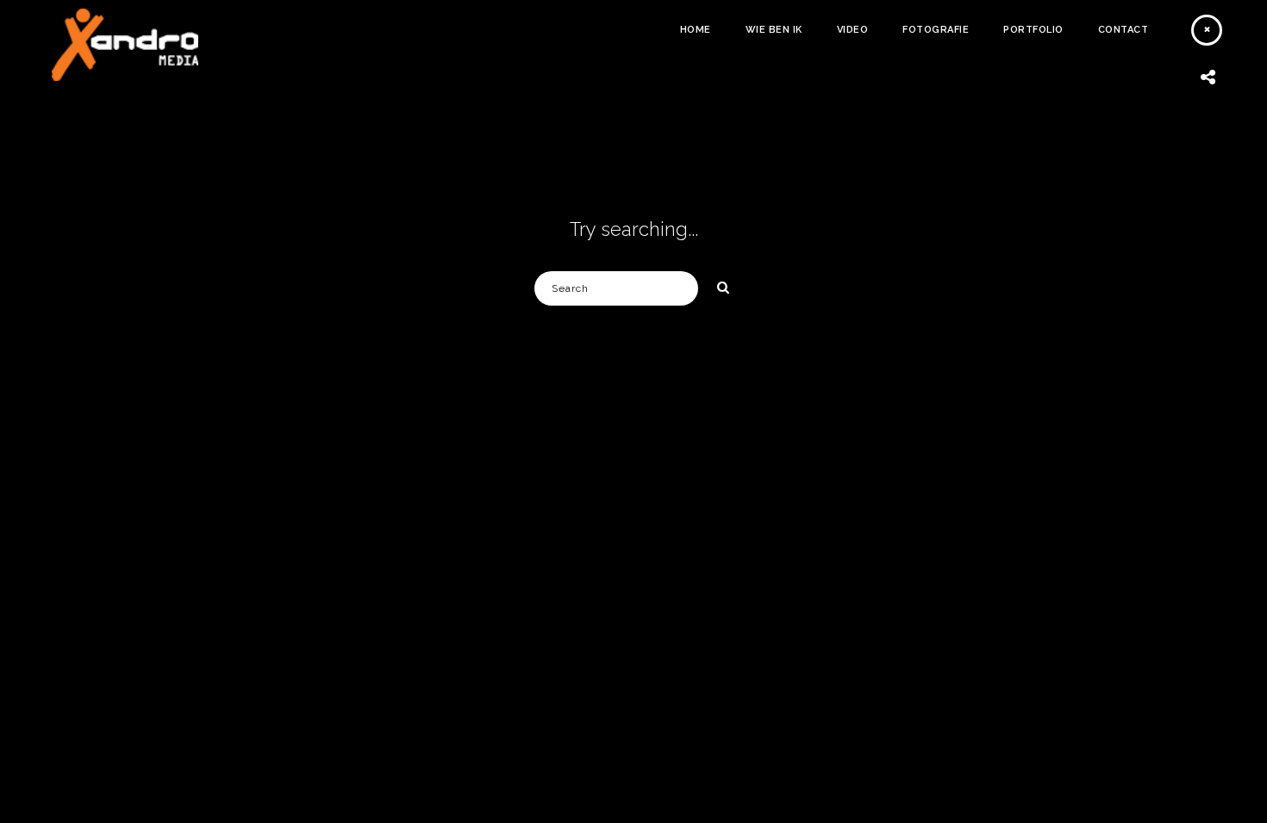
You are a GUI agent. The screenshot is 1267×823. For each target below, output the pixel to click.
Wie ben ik (774, 29)
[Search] (717, 285)
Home (695, 29)
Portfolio (1033, 29)
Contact (1123, 29)
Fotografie (935, 29)
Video (853, 29)
